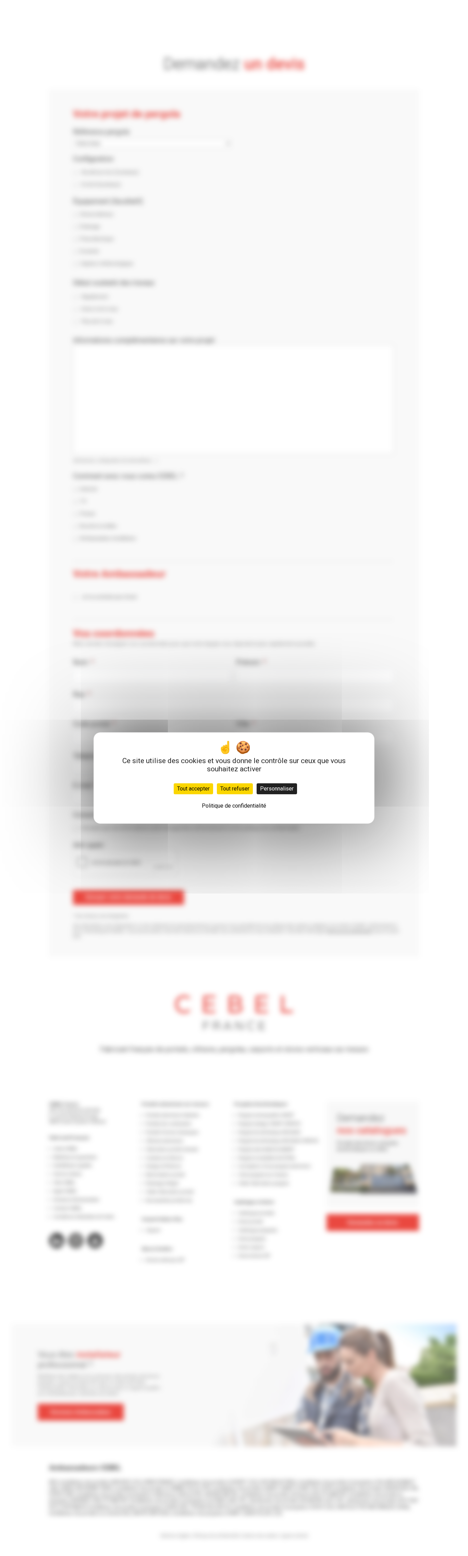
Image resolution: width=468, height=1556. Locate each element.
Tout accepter (193, 788)
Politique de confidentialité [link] (234, 805)
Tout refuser (234, 788)
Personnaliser (277, 788)
